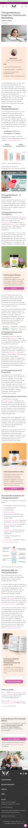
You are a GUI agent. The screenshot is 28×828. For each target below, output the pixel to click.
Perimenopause (5, 222)
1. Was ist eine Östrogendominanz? (12, 67)
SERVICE (4, 789)
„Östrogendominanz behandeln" (13, 628)
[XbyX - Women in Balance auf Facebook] (21, 773)
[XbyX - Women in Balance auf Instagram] (23, 773)
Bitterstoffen (10, 598)
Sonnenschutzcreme (14, 352)
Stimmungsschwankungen (10, 524)
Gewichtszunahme (8, 530)
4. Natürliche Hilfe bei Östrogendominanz (14, 76)
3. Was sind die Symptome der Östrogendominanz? (11, 72)
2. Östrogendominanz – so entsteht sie (13, 69)
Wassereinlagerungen (9, 512)
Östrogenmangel (14, 224)
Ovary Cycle (4, 706)
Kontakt (3, 799)
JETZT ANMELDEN (14, 739)
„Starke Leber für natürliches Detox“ (14, 603)
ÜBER (3, 794)
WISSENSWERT (6, 780)
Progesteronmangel (8, 401)
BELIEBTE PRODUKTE (7, 785)
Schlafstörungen (8, 540)
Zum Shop (14, 288)
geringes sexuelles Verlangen (11, 542)
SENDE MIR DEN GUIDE (14, 681)
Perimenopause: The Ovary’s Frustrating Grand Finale (13, 702)
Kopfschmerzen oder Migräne (11, 520)
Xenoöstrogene (14, 338)
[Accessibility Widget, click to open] (25, 825)
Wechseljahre (22, 217)
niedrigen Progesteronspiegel (13, 140)
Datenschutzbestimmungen (17, 744)
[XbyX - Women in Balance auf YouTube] (26, 773)
